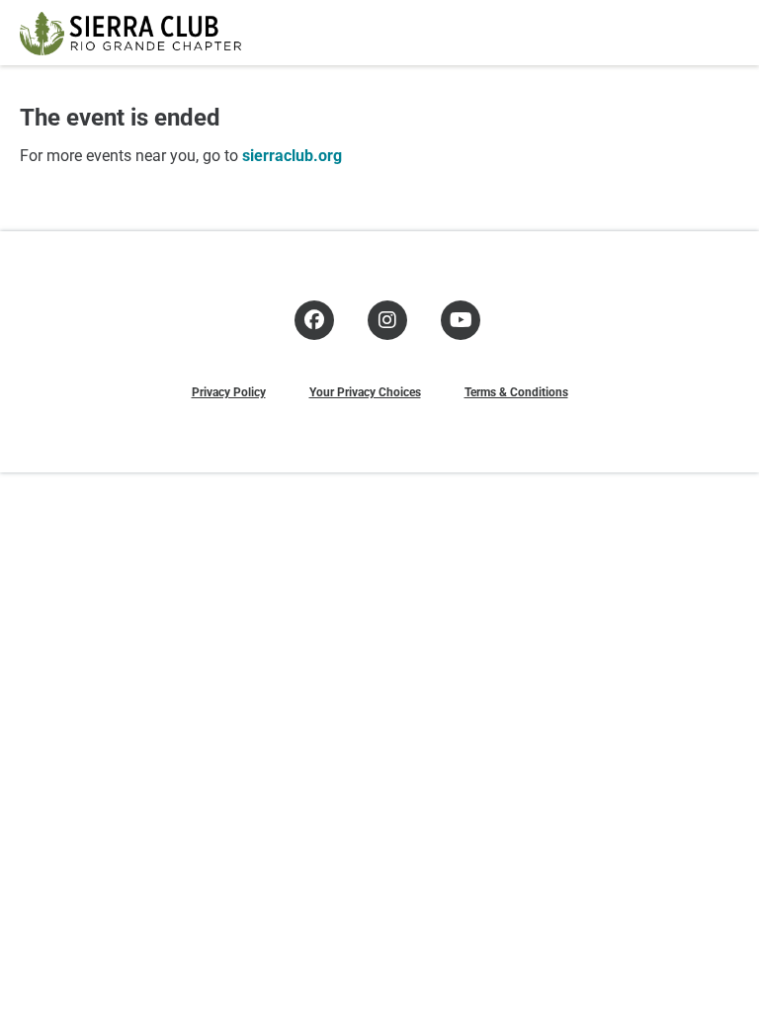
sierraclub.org (292, 154)
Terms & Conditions (516, 391)
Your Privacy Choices (365, 391)
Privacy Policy (229, 391)
